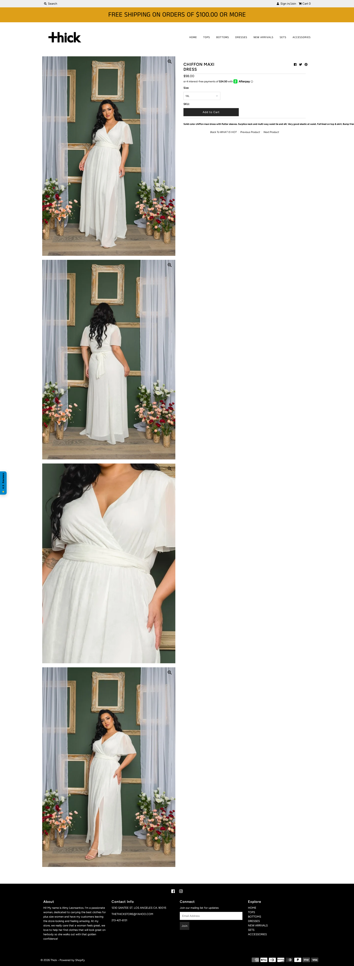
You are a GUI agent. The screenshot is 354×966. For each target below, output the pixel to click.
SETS (283, 37)
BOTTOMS (222, 37)
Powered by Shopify (72, 960)
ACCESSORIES (302, 37)
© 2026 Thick (49, 960)
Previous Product (250, 132)
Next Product (271, 132)
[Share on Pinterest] (306, 64)
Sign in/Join (287, 3)
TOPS (206, 37)
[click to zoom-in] (170, 62)
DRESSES (241, 37)
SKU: (186, 104)
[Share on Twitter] (300, 64)
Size (186, 87)
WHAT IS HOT (228, 132)
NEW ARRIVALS (263, 37)
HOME (193, 37)
